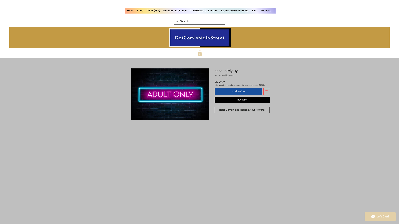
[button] (199, 53)
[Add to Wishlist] (266, 91)
